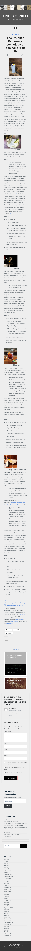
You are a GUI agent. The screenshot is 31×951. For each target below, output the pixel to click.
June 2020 (6, 904)
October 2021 (7, 893)
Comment (7, 731)
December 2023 (8, 874)
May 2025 (6, 865)
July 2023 (6, 880)
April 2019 (6, 913)
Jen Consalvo (14, 621)
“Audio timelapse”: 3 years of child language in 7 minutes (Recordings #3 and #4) (15, 824)
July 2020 (6, 902)
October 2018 (7, 921)
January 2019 (7, 917)
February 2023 (7, 887)
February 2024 (7, 871)
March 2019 (7, 915)
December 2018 (8, 919)
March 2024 (7, 869)
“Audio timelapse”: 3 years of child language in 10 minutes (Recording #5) (15, 820)
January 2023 (7, 889)
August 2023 (7, 878)
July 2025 (6, 863)
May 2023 (6, 882)
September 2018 (8, 922)
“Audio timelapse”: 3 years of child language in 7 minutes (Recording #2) (15, 828)
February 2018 (7, 934)
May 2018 (6, 930)
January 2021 (7, 898)
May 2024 (6, 867)
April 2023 (6, 883)
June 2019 (6, 911)
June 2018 (6, 928)
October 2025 (7, 861)
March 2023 (7, 885)
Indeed (8, 806)
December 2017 (8, 935)
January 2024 (7, 872)
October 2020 (7, 900)
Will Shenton (9, 623)
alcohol (17, 649)
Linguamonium (15, 16)
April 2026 (6, 859)
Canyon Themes (15, 947)
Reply (10, 715)
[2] (10, 214)
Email (6, 749)
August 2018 (7, 924)
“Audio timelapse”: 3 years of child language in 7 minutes (15, 831)
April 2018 (6, 932)
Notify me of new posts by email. (13, 772)
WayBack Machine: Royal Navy (14, 605)
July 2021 (6, 895)
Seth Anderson (19, 619)
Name (6, 743)
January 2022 (7, 891)
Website (6, 755)
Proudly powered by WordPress (9, 946)
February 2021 (7, 896)
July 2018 (6, 926)
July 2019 (6, 909)
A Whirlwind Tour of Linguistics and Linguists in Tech (13, 835)
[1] (16, 194)
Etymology (15, 34)
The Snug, (22, 615)
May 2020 (6, 906)
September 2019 (8, 908)
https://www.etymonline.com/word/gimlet (15, 603)
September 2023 (8, 876)
